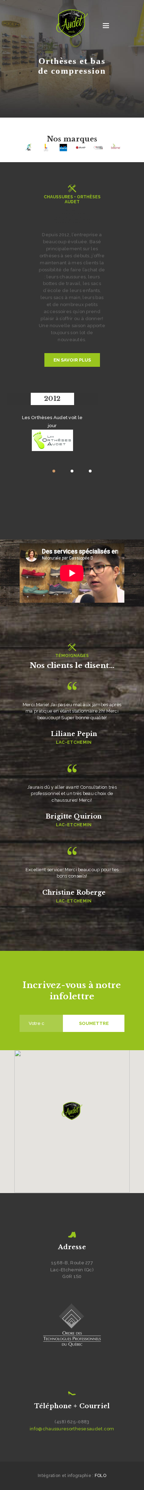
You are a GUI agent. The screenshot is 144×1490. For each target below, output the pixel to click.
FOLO (100, 1475)
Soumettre (94, 1023)
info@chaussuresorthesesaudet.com (72, 1428)
